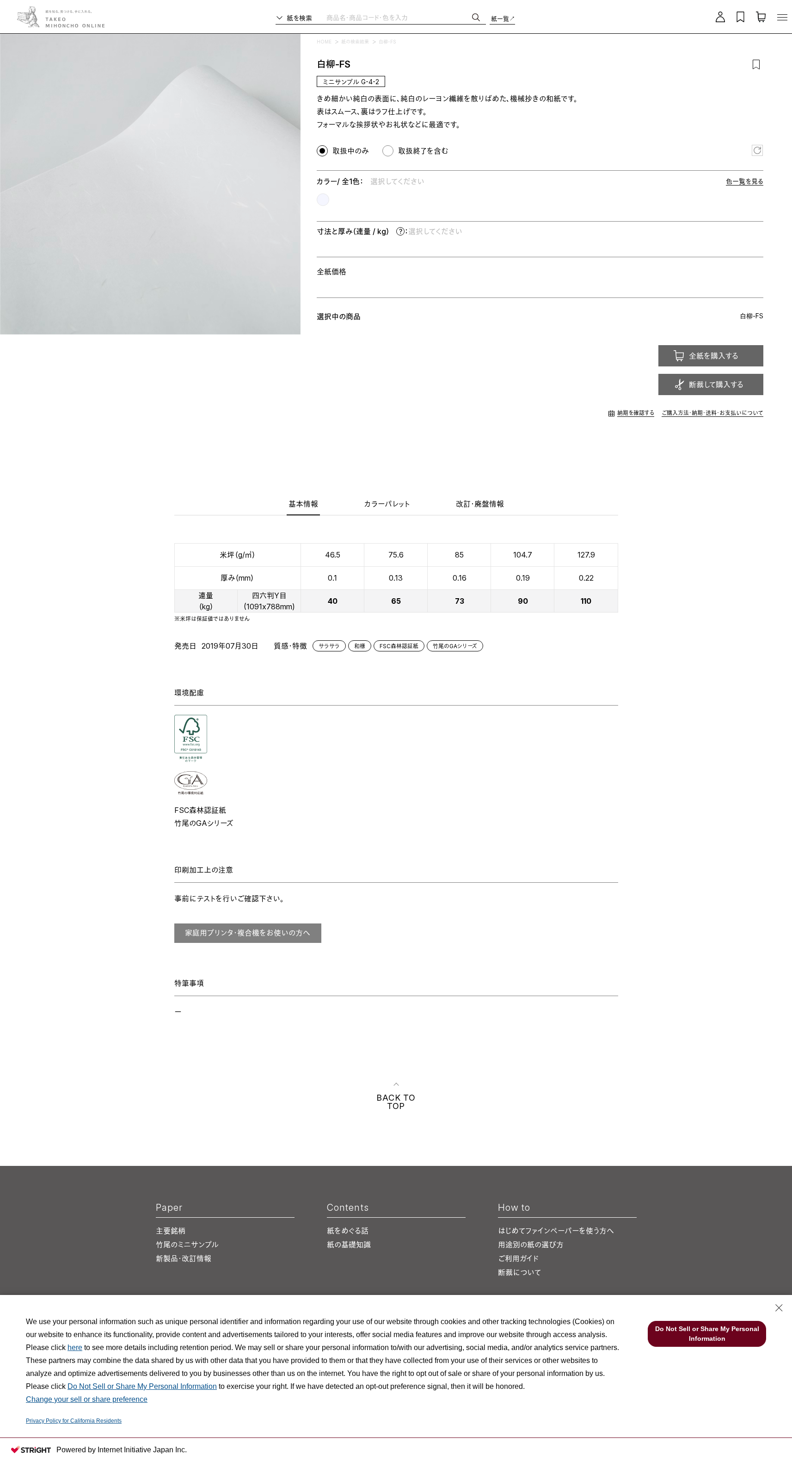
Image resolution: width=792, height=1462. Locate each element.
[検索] (476, 17)
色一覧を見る (744, 181)
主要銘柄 (170, 1230)
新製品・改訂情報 (183, 1258)
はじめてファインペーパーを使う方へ (556, 1230)
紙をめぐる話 (347, 1230)
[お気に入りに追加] (756, 64)
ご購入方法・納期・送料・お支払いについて (712, 412)
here (75, 1347)
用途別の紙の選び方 (531, 1244)
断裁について (519, 1272)
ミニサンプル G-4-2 (351, 82)
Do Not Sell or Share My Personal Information (142, 1386)
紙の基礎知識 (349, 1244)
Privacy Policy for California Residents (74, 1421)
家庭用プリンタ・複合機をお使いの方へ (247, 932)
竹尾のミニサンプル (187, 1244)
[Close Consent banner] (779, 1308)
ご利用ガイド (518, 1258)
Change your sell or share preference (86, 1399)
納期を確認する (635, 412)
